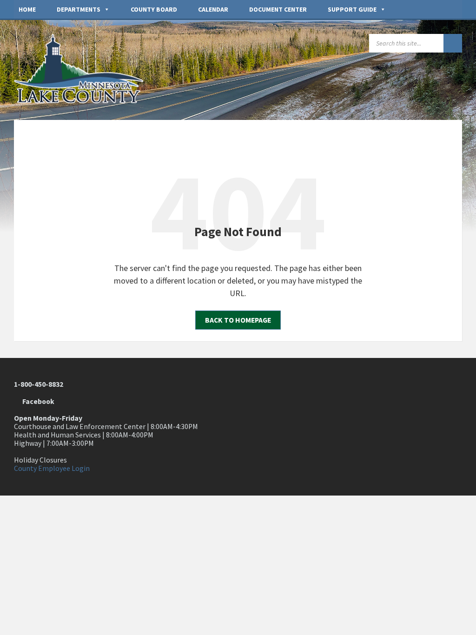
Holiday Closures (40, 460)
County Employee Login (52, 468)
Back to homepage (238, 320)
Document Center (278, 9)
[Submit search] (452, 43)
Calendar (213, 9)
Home (27, 9)
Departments (78, 9)
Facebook (37, 401)
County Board (154, 9)
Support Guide (352, 9)
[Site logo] (83, 100)
